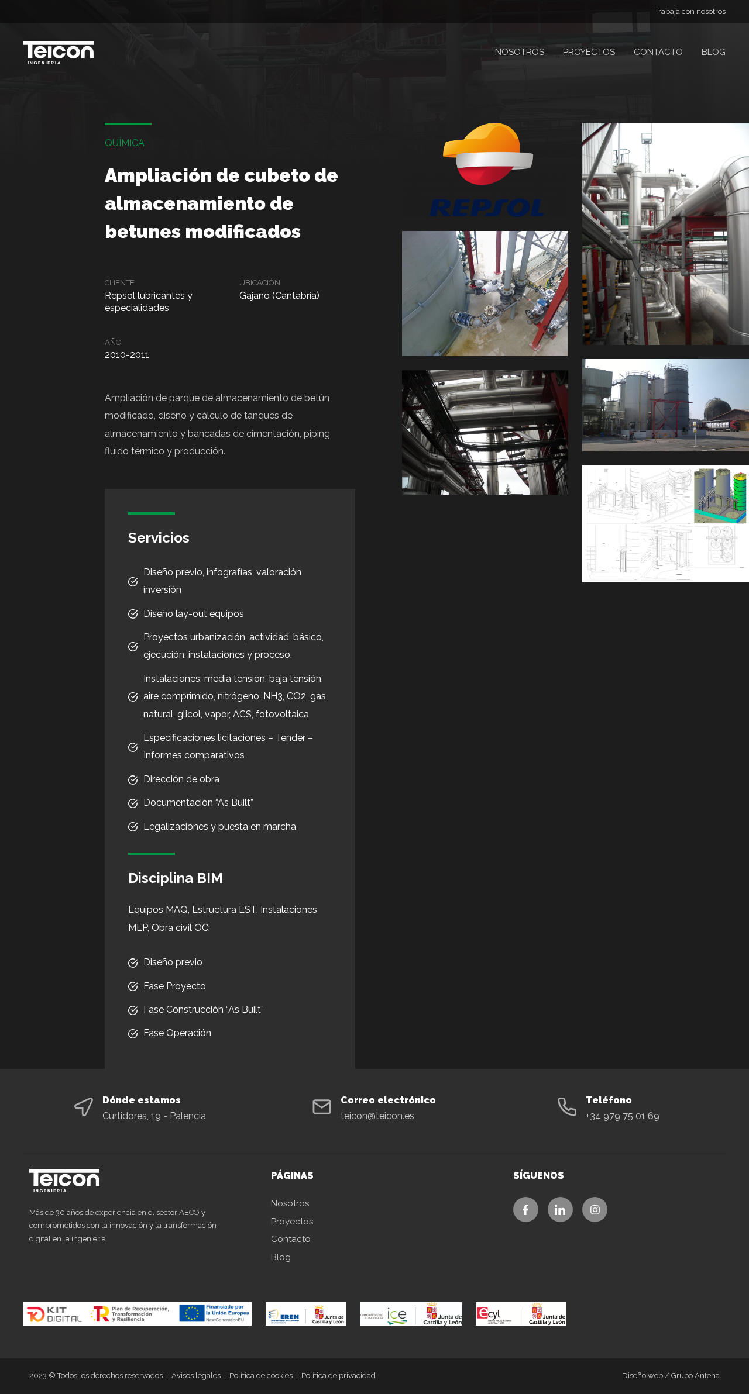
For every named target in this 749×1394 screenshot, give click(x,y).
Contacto (658, 52)
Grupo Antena (695, 1375)
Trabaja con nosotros (690, 11)
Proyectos (589, 52)
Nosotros (519, 52)
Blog (714, 52)
